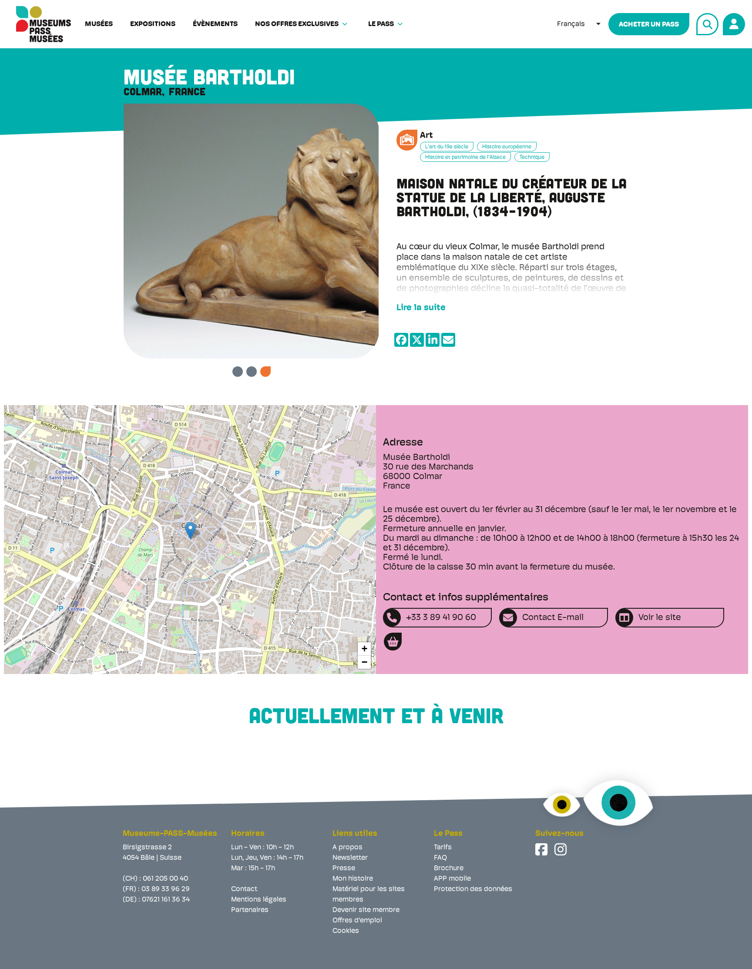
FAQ (440, 858)
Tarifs (443, 847)
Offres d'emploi (357, 920)
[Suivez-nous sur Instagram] (561, 849)
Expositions (152, 24)
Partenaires (250, 910)
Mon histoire (352, 878)
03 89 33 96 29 (165, 889)
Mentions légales (258, 899)
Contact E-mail (553, 618)
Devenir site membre (366, 910)
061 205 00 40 (165, 878)
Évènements (215, 24)
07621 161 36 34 (166, 899)
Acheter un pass (649, 24)
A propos (347, 847)
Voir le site (659, 618)
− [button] (364, 662)
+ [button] (364, 648)
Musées (99, 24)
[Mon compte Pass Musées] (733, 23)
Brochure (448, 868)
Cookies (345, 931)
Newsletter (350, 858)
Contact (244, 889)
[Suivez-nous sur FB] (542, 849)
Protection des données (473, 889)
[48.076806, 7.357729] (190, 531)
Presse (343, 868)
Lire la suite (421, 308)
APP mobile (452, 878)
